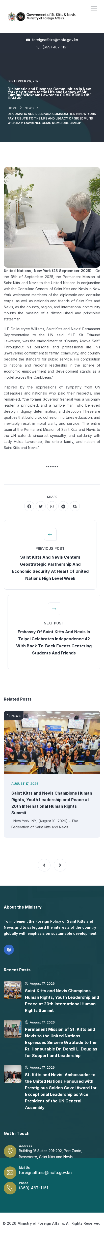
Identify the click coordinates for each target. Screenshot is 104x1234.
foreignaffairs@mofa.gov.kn (54, 40)
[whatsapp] (52, 506)
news (29, 108)
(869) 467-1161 (54, 47)
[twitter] (41, 506)
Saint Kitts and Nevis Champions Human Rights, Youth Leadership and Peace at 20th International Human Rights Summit (51, 803)
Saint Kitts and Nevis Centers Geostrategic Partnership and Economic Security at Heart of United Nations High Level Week (50, 568)
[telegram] (63, 506)
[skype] (75, 506)
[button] (44, 865)
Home (12, 108)
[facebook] (29, 506)
